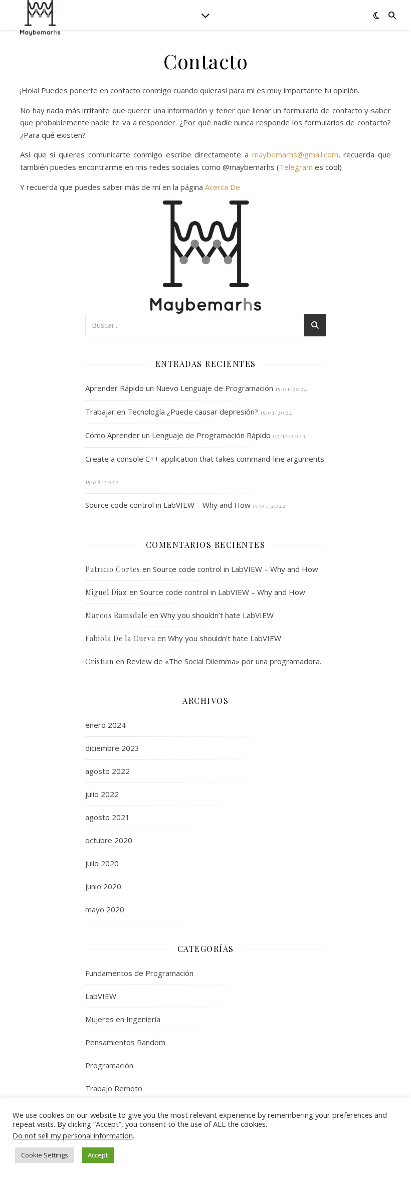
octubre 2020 (108, 840)
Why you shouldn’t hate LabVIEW (217, 615)
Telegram (296, 167)
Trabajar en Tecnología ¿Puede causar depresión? (171, 412)
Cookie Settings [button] (44, 1154)
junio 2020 (103, 886)
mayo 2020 (104, 909)
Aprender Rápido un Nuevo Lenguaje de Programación (179, 388)
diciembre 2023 (112, 748)
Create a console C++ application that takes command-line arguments (204, 459)
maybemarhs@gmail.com (295, 154)
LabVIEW (100, 996)
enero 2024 (105, 725)
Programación (109, 1065)
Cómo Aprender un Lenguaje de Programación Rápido (178, 435)
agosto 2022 (107, 771)
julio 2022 (102, 794)
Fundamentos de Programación (139, 973)
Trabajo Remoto (113, 1088)
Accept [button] (98, 1154)
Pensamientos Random (125, 1042)
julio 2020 (102, 863)
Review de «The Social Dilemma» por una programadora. (223, 661)
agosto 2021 (107, 817)
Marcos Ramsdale (116, 615)
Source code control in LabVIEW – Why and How (168, 505)
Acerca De (222, 187)
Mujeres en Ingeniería (122, 1019)
